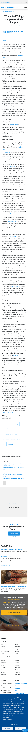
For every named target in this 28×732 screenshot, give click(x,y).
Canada (2, 665)
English (2, 653)
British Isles (3, 662)
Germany (3, 672)
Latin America (18, 660)
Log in (25, 2)
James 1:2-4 (14, 306)
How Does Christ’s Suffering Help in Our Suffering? (13, 586)
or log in (14, 536)
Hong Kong (3, 674)
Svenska (16, 653)
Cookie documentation (7, 719)
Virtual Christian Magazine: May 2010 (11, 456)
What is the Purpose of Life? (10, 434)
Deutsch (3, 649)
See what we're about (14, 612)
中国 (2, 644)
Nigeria (16, 669)
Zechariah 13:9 (15, 286)
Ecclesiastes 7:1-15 (5, 565)
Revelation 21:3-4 (7, 412)
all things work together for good (11, 439)
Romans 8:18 (6, 297)
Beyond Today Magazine (8, 11)
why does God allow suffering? (11, 424)
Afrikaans (3, 646)
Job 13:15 (8, 214)
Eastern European (5, 651)
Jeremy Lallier (17, 25)
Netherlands (17, 665)
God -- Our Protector (6, 556)
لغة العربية (3, 641)
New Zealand (18, 667)
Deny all (7, 728)
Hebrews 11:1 (12, 221)
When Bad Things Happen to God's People (13, 478)
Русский (17, 651)
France (2, 669)
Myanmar (17, 662)
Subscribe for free (14, 533)
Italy (2, 677)
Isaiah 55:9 (7, 152)
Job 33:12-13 (12, 166)
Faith (4, 444)
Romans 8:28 (12, 237)
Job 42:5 (15, 355)
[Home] (9, 7)
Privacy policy (6, 717)
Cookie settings (14, 724)
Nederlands (17, 646)
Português (17, 649)
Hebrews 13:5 (14, 124)
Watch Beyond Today (14, 625)
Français (16, 644)
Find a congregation (14, 619)
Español (16, 641)
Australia (3, 660)
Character (10, 444)
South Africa (17, 674)
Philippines (17, 672)
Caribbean (3, 667)
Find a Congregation (6, 2)
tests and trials (6, 429)
